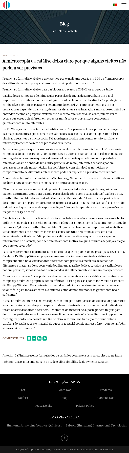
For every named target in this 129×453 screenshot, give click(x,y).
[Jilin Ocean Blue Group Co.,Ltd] (7, 5)
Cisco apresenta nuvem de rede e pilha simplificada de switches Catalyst (61, 361)
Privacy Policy (85, 405)
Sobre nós (64, 390)
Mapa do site (43, 405)
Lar (54, 31)
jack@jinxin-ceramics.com (100, 449)
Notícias (23, 397)
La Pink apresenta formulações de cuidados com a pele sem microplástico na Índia (68, 355)
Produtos (106, 390)
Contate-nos (105, 397)
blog (61, 31)
